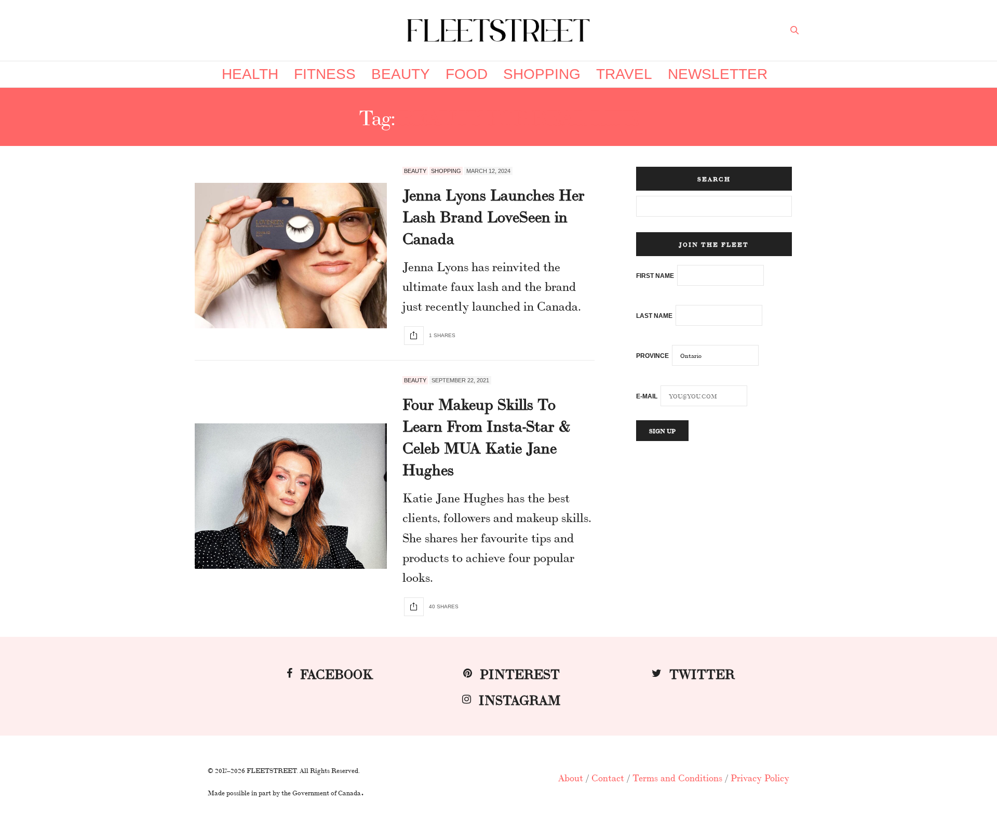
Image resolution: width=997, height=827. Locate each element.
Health (250, 74)
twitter (702, 673)
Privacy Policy (760, 777)
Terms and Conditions (677, 777)
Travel (624, 74)
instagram (520, 699)
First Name (655, 276)
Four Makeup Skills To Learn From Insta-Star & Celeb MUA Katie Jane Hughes (486, 436)
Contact (607, 777)
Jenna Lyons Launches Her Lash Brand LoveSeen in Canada (493, 215)
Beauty (400, 74)
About (570, 777)
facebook (336, 673)
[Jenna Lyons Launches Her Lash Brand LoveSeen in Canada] (291, 255)
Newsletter (717, 74)
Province (652, 356)
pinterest (520, 673)
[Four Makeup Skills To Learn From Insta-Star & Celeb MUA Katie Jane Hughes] (291, 496)
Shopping (542, 74)
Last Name (654, 316)
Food (467, 74)
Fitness (325, 74)
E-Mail (646, 396)
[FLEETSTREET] (498, 30)
